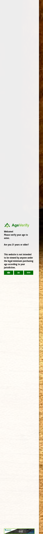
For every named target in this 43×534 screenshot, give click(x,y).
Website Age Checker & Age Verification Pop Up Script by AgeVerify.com (40, 533)
